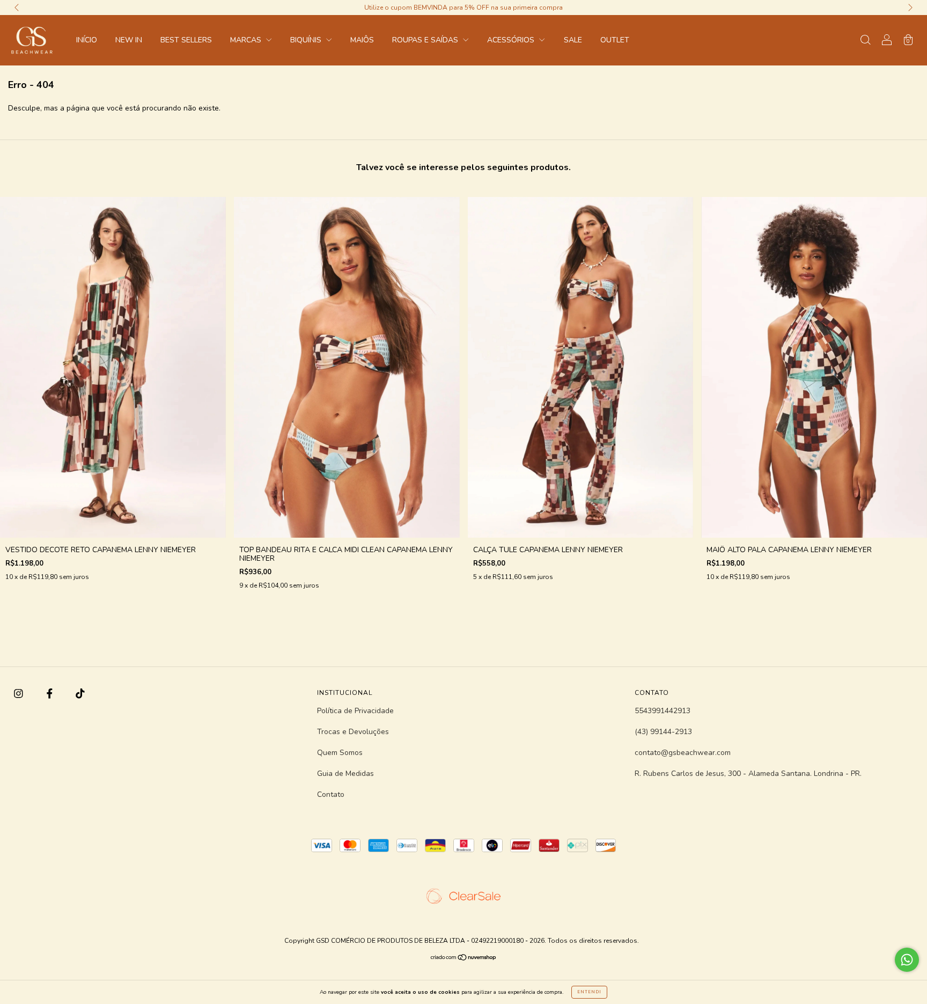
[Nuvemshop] (463, 959)
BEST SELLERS (186, 40)
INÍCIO (86, 40)
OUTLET (614, 40)
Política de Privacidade (355, 711)
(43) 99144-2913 (663, 732)
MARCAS (246, 40)
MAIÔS (362, 40)
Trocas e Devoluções (353, 732)
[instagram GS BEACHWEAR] (19, 694)
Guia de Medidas (345, 773)
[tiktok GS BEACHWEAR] (80, 694)
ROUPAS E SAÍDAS (426, 40)
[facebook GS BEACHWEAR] (50, 694)
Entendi (589, 992)
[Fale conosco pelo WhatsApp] (907, 960)
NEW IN (128, 40)
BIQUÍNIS (306, 40)
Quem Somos (340, 752)
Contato (330, 794)
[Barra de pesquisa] (865, 41)
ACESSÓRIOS (511, 40)
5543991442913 (662, 711)
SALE (573, 40)
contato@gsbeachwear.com (683, 752)
